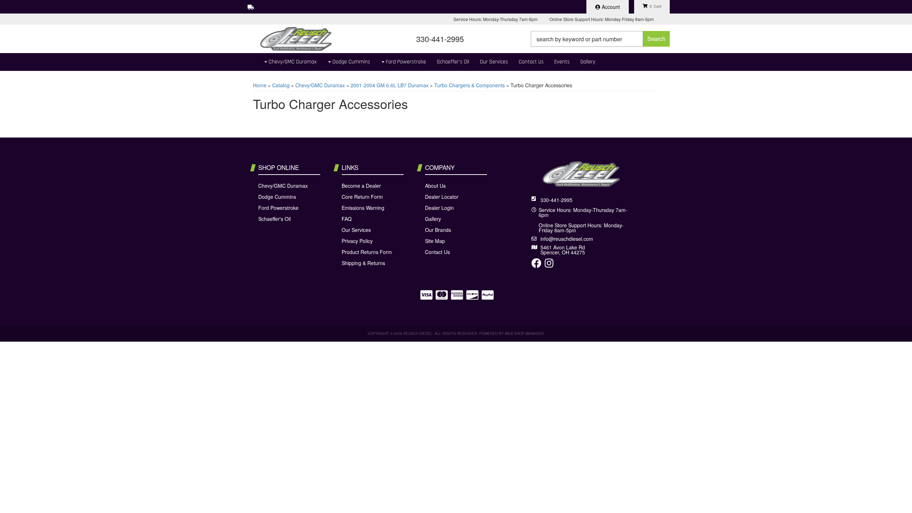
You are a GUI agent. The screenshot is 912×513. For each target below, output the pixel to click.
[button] (600, 39)
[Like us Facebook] (537, 264)
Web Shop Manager (524, 333)
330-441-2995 (556, 199)
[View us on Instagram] (549, 264)
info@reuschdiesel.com (566, 238)
